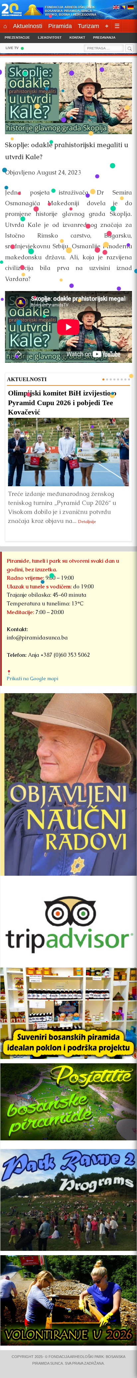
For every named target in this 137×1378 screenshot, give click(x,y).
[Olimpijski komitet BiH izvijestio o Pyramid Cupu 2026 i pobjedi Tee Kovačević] (68, 452)
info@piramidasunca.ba (37, 637)
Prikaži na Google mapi (32, 678)
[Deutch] (131, 7)
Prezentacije (17, 37)
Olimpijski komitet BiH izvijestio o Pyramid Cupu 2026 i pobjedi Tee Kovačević (62, 402)
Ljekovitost (50, 37)
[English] (116, 7)
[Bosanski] (123, 7)
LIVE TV (12, 48)
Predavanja (104, 37)
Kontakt (77, 37)
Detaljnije (87, 521)
